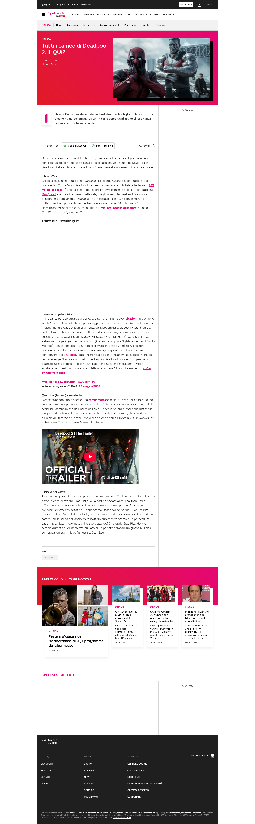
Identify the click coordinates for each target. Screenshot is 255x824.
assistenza (186, 812)
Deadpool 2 (49, 194)
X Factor (131, 14)
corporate (134, 797)
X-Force (71, 354)
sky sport (47, 764)
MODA (143, 14)
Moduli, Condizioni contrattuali (84, 812)
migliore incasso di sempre (119, 208)
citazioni (131, 318)
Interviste (89, 25)
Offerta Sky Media (138, 790)
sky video (46, 777)
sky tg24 (46, 770)
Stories (155, 14)
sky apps (89, 770)
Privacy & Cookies (108, 812)
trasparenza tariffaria (170, 812)
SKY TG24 (168, 14)
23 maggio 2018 (89, 386)
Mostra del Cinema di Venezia (103, 14)
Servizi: (87, 756)
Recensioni (130, 25)
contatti (197, 812)
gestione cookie (137, 764)
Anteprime (73, 25)
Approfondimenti (110, 25)
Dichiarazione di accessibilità (145, 783)
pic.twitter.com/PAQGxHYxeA (75, 382)
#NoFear (48, 382)
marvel (50, 557)
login (209, 4)
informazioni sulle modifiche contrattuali (136, 812)
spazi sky (89, 790)
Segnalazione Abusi (122, 817)
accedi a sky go (200, 755)
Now (87, 777)
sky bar (88, 783)
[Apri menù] (43, 14)
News (59, 25)
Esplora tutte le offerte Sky (74, 4)
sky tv (88, 764)
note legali (134, 777)
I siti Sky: (45, 756)
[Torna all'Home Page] (56, 14)
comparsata (96, 400)
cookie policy (136, 770)
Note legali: (133, 756)
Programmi (91, 797)
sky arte (46, 783)
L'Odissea (75, 14)
